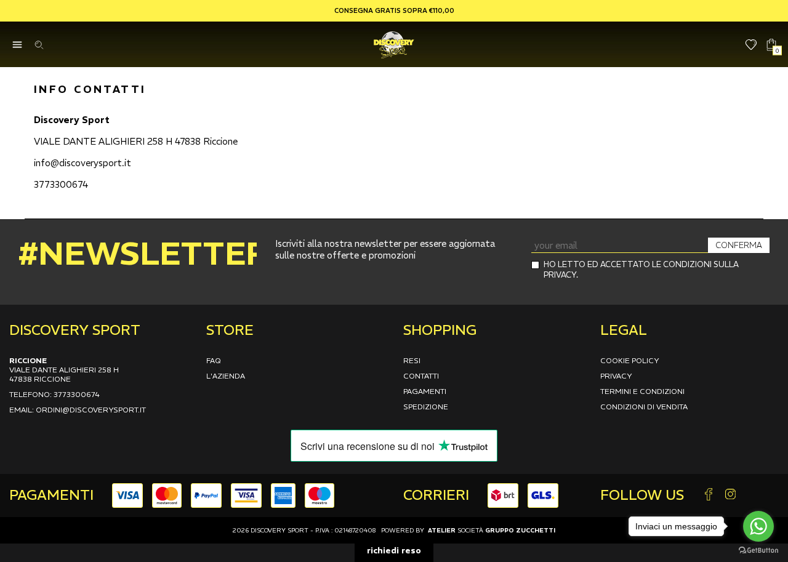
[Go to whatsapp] (758, 526)
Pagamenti (424, 391)
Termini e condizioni (642, 391)
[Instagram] (730, 495)
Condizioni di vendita (644, 406)
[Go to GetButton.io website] (758, 549)
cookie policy (629, 360)
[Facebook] (708, 495)
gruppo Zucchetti (520, 530)
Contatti (421, 375)
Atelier (442, 530)
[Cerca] (38, 44)
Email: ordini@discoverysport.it (77, 409)
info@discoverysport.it (82, 163)
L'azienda (225, 375)
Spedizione (425, 406)
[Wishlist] (751, 44)
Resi (411, 360)
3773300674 (61, 184)
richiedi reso (394, 550)
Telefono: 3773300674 (54, 394)
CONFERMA (738, 245)
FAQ (213, 360)
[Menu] (17, 44)
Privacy (616, 375)
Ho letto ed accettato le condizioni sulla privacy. (641, 269)
